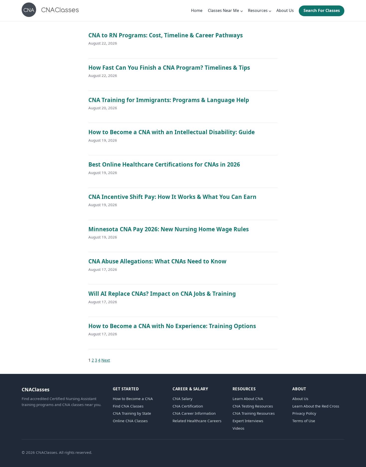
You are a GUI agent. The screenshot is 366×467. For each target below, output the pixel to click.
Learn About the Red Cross (315, 406)
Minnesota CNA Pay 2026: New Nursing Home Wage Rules (168, 229)
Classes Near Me (223, 10)
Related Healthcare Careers (197, 420)
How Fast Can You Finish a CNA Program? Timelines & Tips (169, 67)
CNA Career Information (194, 413)
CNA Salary (182, 398)
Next (105, 360)
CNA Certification (188, 406)
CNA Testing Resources (253, 406)
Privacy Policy (304, 413)
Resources (258, 10)
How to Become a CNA (133, 398)
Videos (238, 428)
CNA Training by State (132, 413)
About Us (285, 10)
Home (196, 10)
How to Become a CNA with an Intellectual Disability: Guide (171, 132)
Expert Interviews (248, 420)
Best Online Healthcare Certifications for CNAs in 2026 (164, 164)
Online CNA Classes (130, 420)
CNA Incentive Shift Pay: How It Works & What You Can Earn (172, 197)
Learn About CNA (248, 398)
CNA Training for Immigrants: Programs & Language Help (168, 100)
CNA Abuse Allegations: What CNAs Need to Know (157, 261)
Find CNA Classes (128, 406)
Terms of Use (303, 420)
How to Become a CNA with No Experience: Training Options (172, 326)
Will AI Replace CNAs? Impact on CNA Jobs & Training (162, 293)
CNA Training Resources (254, 413)
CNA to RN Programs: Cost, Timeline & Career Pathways (165, 35)
